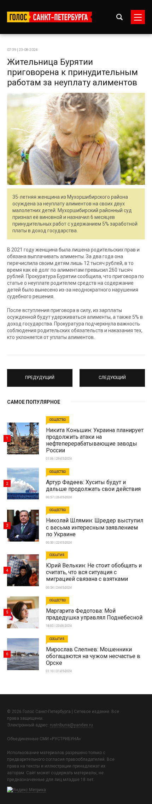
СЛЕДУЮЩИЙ (112, 374)
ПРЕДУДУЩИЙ (40, 374)
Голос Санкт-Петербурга (49, 17)
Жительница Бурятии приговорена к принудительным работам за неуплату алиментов (72, 72)
